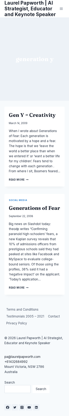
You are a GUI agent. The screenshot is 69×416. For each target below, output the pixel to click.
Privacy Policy (16, 323)
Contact (54, 316)
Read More (19, 179)
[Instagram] (22, 407)
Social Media (18, 200)
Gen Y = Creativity (32, 115)
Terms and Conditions (22, 309)
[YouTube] (29, 407)
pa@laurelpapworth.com (22, 357)
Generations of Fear (34, 208)
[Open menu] (61, 8)
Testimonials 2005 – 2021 (25, 316)
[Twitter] (15, 407)
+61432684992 (16, 362)
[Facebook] (7, 407)
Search (9, 382)
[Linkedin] (36, 407)
